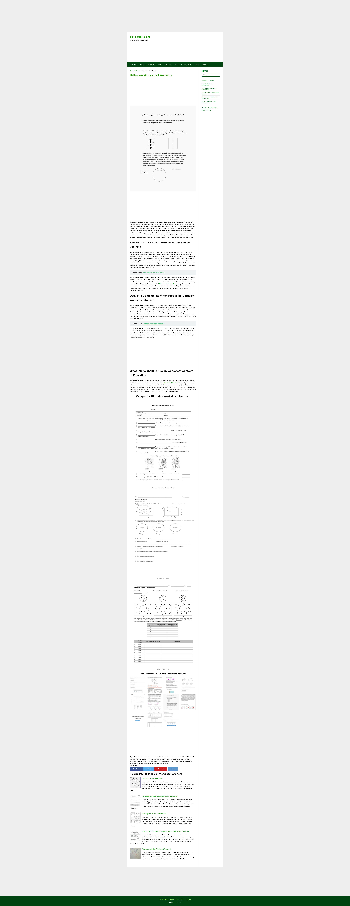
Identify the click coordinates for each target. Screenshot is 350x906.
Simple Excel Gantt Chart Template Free (209, 102)
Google (143, 64)
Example (197, 64)
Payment (205, 64)
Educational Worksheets (171, 383)
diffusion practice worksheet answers (147, 759)
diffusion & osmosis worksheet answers (146, 757)
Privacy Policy (169, 899)
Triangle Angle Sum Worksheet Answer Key (157, 849)
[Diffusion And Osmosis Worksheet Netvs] (163, 443)
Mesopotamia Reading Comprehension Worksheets (160, 796)
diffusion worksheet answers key (176, 761)
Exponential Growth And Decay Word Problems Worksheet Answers (165, 831)
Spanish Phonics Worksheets (152, 778)
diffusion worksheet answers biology (154, 761)
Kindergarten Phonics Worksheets (154, 814)
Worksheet (134, 64)
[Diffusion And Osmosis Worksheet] (171, 685)
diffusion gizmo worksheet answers (170, 757)
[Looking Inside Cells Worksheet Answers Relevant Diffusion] (171, 702)
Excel (160, 64)
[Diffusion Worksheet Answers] (155, 685)
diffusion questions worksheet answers (172, 759)
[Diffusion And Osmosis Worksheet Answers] (138, 718)
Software (187, 64)
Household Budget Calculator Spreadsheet (210, 97)
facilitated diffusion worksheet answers (157, 763)
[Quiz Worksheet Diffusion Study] (171, 718)
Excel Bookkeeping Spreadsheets (207, 84)
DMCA (161, 899)
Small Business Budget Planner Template (210, 93)
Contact (188, 899)
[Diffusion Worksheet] (163, 533)
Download (151, 64)
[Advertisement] (175, 16)
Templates (178, 64)
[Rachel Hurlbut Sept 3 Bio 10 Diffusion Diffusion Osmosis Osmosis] (155, 702)
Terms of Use (180, 899)
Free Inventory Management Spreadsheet (209, 88)
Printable (168, 64)
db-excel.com (140, 36)
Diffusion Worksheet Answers (169, 284)
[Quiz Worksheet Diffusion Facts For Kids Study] (138, 685)
